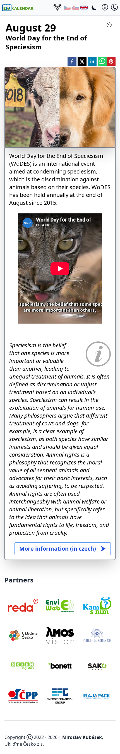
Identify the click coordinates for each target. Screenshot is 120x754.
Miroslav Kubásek (82, 737)
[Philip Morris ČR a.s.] (97, 635)
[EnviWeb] (60, 605)
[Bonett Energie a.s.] (60, 666)
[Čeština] (67, 7)
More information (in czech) (57, 548)
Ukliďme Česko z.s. (24, 744)
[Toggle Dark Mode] (94, 7)
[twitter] (82, 61)
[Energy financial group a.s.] (60, 696)
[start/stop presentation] (109, 25)
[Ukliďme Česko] (23, 635)
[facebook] (72, 61)
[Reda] (23, 605)
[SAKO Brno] (97, 666)
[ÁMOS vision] (60, 635)
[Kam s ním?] (97, 605)
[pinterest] (111, 61)
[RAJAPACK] (97, 696)
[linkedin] (92, 61)
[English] (84, 7)
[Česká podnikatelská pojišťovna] (23, 696)
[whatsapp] (102, 61)
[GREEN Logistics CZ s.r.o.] (23, 666)
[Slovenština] (75, 7)
